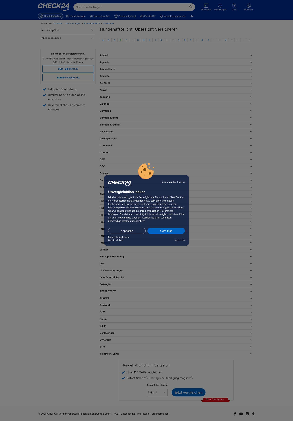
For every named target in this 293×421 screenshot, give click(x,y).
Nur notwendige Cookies (173, 182)
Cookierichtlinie (115, 240)
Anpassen (127, 231)
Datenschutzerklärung (118, 237)
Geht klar (166, 231)
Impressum (180, 240)
